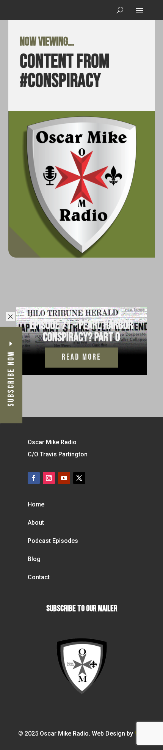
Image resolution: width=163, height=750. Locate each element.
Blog (34, 559)
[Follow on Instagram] (49, 478)
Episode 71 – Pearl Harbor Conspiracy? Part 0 (81, 331)
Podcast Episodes (53, 540)
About (36, 522)
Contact (39, 577)
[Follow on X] (79, 478)
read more (81, 357)
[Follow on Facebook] (34, 478)
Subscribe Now (11, 378)
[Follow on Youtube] (64, 478)
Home (36, 504)
